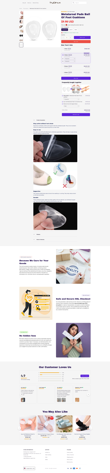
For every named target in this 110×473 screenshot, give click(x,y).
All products (25, 8)
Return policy (70, 459)
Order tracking (48, 454)
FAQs (46, 457)
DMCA (46, 459)
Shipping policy (70, 457)
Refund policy (70, 462)
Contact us (47, 452)
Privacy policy (70, 452)
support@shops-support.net (29, 458)
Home (20, 8)
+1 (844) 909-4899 (27, 456)
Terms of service (70, 454)
